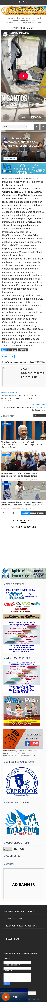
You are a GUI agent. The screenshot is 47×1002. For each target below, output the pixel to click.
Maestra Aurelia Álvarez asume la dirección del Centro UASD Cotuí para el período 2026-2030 (22, 503)
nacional (6, 424)
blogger (25, 513)
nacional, (6, 154)
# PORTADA (23, 350)
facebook (41, 513)
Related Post (8, 416)
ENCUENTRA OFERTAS (13, 918)
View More (41, 416)
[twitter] (23, 2)
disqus (33, 513)
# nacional (12, 350)
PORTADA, (14, 154)
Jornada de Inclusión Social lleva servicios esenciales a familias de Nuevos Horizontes (20, 474)
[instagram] (27, 2)
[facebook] (19, 2)
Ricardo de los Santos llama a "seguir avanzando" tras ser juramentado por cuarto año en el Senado (21, 444)
